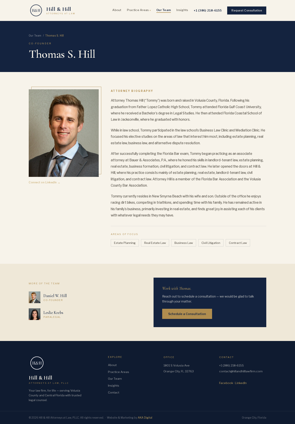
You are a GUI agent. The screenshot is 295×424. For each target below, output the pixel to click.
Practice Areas (139, 10)
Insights (182, 10)
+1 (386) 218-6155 (208, 10)
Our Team (163, 10)
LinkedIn (241, 383)
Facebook (226, 383)
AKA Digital (145, 417)
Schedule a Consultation (187, 314)
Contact (113, 392)
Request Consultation (247, 10)
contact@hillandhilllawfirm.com (241, 371)
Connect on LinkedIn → (44, 182)
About (116, 10)
